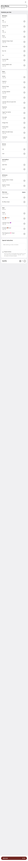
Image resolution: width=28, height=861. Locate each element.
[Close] (25, 2)
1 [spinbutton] (22, 261)
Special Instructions (7, 240)
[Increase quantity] (25, 261)
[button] (14, 858)
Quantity (4, 261)
